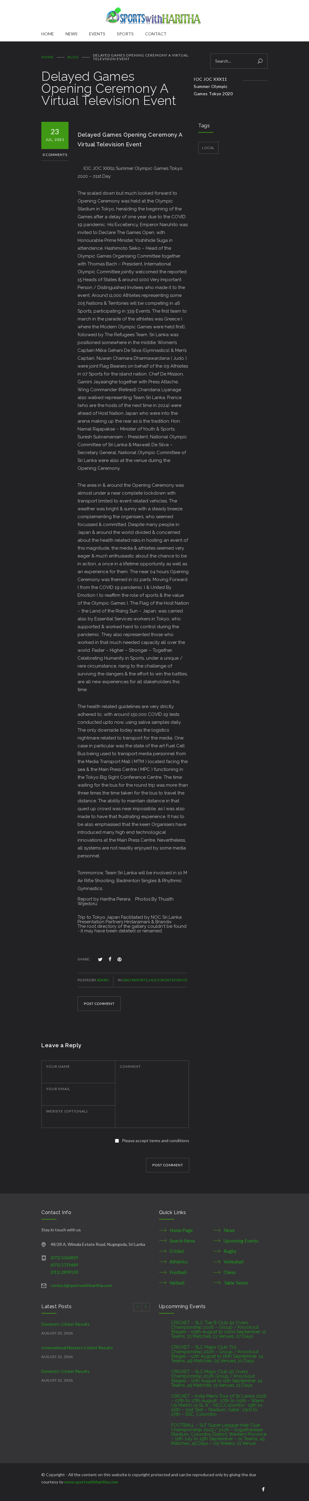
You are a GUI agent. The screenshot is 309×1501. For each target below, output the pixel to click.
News (229, 1230)
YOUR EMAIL (58, 1089)
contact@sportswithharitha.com (81, 1285)
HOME (47, 33)
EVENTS (97, 33)
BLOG (73, 57)
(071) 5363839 (64, 1257)
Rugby (230, 1251)
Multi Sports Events (168, 980)
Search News (182, 1240)
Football (178, 1272)
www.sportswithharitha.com (91, 1481)
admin (103, 980)
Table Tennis (236, 1282)
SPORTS (125, 33)
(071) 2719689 (64, 1264)
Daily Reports (135, 980)
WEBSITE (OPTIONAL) (67, 1111)
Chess (230, 1272)
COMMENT (130, 1066)
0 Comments (55, 155)
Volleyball (234, 1261)
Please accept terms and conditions (155, 1140)
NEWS (71, 33)
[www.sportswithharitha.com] (154, 15)
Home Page (181, 1230)
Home (47, 57)
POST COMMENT (99, 1003)
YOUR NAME (58, 1066)
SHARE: (84, 959)
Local (208, 147)
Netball (177, 1282)
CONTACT (156, 33)
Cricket (177, 1251)
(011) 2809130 (64, 1272)
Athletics (179, 1261)
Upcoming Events (241, 1240)
